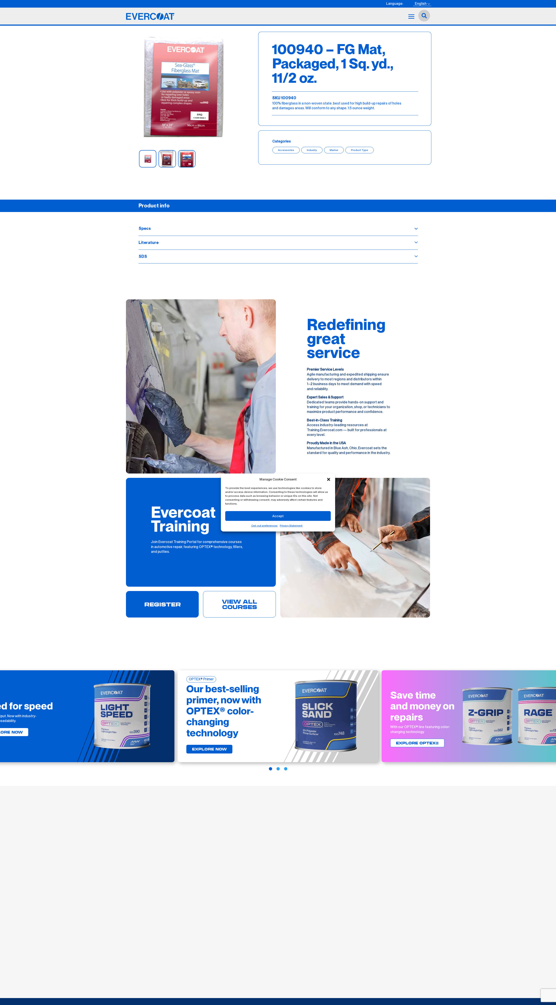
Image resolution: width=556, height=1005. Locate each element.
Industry (312, 150)
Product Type (359, 150)
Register (162, 604)
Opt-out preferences (264, 525)
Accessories (286, 150)
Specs (145, 228)
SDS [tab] (143, 256)
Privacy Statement (291, 525)
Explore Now (209, 749)
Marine (334, 150)
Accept (278, 516)
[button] (328, 479)
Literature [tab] (149, 242)
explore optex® (417, 743)
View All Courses (239, 604)
